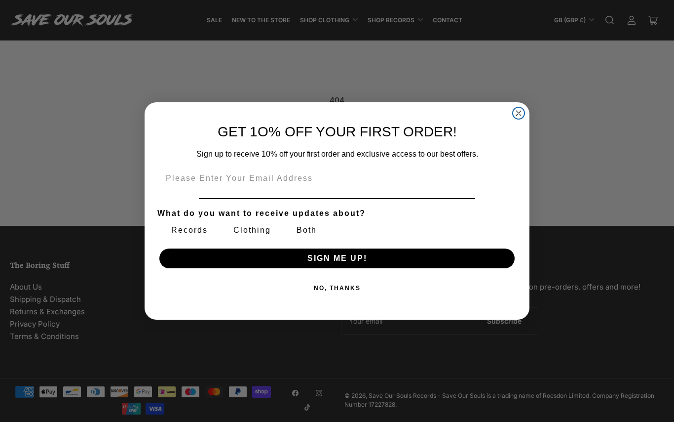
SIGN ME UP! (337, 258)
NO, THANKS (337, 288)
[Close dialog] (518, 113)
